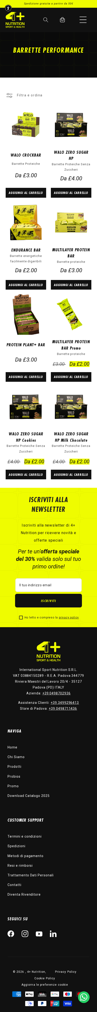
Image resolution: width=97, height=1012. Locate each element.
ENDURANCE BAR (26, 250)
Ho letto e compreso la (51, 617)
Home (12, 747)
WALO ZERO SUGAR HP (71, 155)
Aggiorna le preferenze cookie (44, 984)
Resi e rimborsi (20, 865)
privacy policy (69, 617)
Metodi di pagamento (26, 856)
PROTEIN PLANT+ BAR (26, 345)
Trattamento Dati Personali (31, 875)
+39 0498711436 (63, 708)
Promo (13, 786)
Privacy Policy (66, 971)
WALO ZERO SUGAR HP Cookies (26, 437)
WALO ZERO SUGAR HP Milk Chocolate (71, 437)
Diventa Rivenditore (24, 894)
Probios (14, 776)
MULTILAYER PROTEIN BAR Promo (71, 345)
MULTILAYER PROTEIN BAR (71, 253)
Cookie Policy (44, 978)
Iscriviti (48, 600)
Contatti (14, 885)
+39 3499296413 (65, 703)
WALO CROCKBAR (26, 155)
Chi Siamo (16, 757)
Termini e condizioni (25, 836)
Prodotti (14, 766)
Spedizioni (16, 846)
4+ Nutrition (36, 971)
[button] (83, 20)
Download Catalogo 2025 (29, 796)
